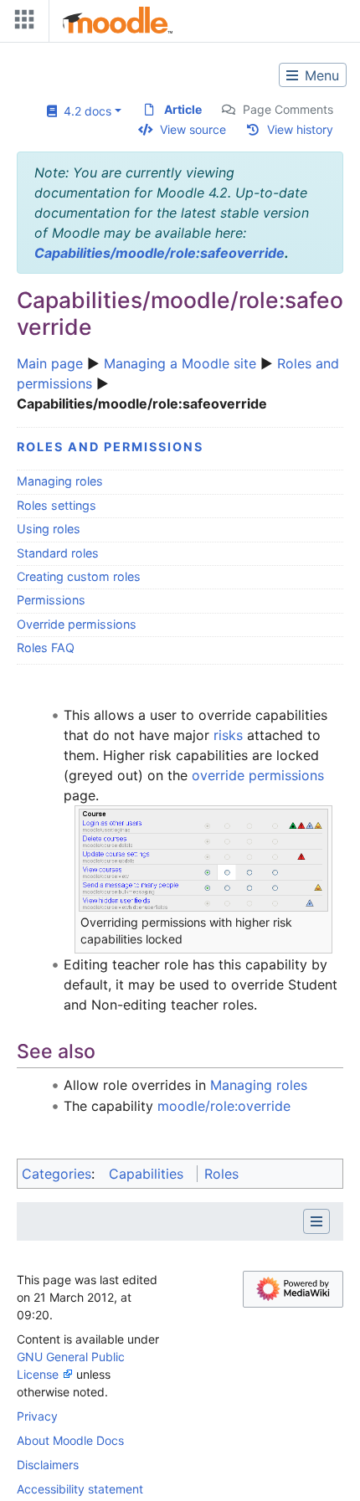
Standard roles (58, 553)
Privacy (37, 1416)
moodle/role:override (224, 1105)
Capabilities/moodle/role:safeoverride (159, 252)
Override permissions (76, 624)
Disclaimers (48, 1464)
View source (193, 129)
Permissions (51, 600)
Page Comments (288, 109)
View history (300, 129)
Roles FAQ (46, 647)
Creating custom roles (79, 576)
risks (228, 735)
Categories (56, 1173)
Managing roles (60, 481)
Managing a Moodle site (180, 363)
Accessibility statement (80, 1489)
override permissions (258, 775)
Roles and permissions (110, 447)
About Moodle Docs (70, 1440)
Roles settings (56, 505)
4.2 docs (84, 111)
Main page (50, 363)
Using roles (48, 529)
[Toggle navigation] (21, 23)
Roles (221, 1173)
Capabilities (146, 1173)
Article (183, 109)
